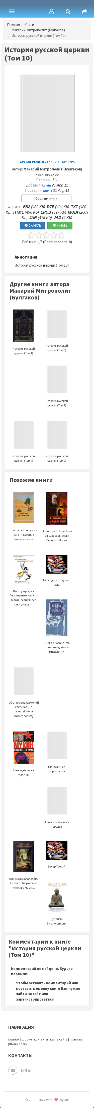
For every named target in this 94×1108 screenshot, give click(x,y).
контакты (41, 1039)
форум (27, 1039)
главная (14, 1039)
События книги (46, 198)
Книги (29, 24)
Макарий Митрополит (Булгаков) (38, 30)
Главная (13, 24)
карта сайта (58, 1039)
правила (76, 1039)
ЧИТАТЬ (61, 225)
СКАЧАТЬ (34, 225)
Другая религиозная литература (47, 161)
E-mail (26, 1070)
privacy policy (17, 1044)
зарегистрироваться (35, 999)
